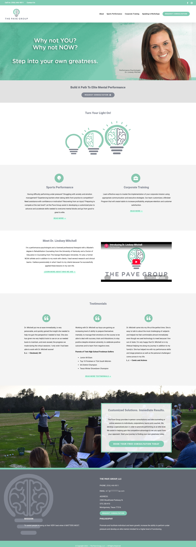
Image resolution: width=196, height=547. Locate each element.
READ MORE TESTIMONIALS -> (98, 376)
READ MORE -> (60, 218)
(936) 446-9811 (113, 485)
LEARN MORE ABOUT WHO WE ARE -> (59, 272)
